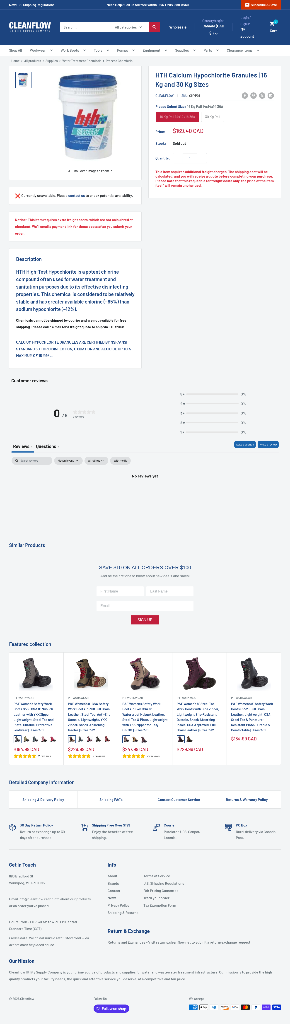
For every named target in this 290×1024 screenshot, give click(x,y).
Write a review (268, 444)
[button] (272, 24)
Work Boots (70, 50)
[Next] (281, 709)
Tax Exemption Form (159, 905)
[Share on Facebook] (245, 95)
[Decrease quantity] (178, 158)
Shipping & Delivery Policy (43, 799)
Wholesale (177, 27)
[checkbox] (120, 461)
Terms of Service (156, 876)
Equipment (151, 50)
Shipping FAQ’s (111, 799)
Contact (114, 890)
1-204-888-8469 (177, 5)
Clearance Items (240, 50)
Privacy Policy (118, 905)
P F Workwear (24, 697)
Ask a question (245, 444)
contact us (76, 195)
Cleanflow (164, 96)
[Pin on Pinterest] (253, 95)
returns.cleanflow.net (173, 942)
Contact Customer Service (179, 799)
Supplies (182, 50)
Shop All (15, 50)
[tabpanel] (145, 490)
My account (247, 33)
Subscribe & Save (260, 5)
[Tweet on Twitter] (262, 95)
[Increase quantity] (202, 158)
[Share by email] (271, 95)
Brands (113, 883)
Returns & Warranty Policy (247, 799)
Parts (208, 50)
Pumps (122, 50)
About (112, 876)
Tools (98, 50)
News (112, 898)
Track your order (156, 898)
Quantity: (162, 158)
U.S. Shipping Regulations (159, 883)
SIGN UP (145, 620)
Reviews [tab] (22, 446)
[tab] (47, 447)
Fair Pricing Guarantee (159, 890)
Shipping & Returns (123, 912)
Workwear (38, 50)
